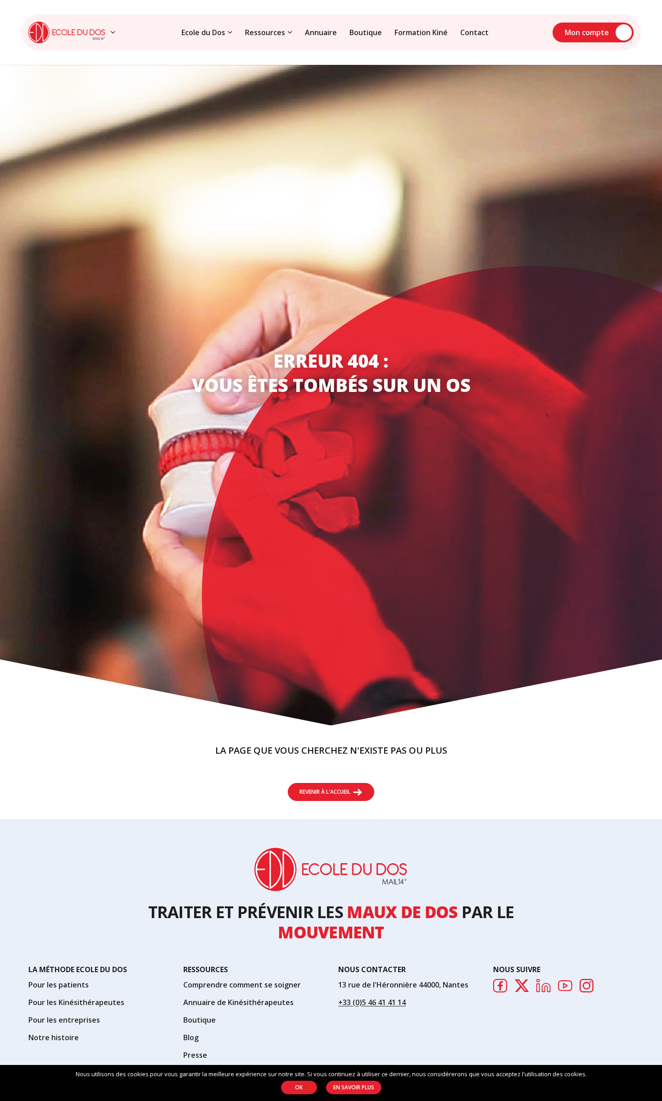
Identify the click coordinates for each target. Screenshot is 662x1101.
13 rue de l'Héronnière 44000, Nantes (403, 985)
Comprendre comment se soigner (242, 985)
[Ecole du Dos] (66, 32)
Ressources (265, 32)
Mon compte (587, 32)
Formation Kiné (421, 32)
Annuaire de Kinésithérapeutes (238, 1002)
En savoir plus (353, 1087)
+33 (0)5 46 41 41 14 (372, 1002)
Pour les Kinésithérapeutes (76, 1002)
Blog (191, 1037)
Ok (299, 1087)
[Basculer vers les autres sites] (113, 32)
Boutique (365, 32)
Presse (195, 1055)
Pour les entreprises (64, 1020)
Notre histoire (53, 1037)
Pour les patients (58, 985)
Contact (474, 32)
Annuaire (321, 32)
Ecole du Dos (203, 32)
